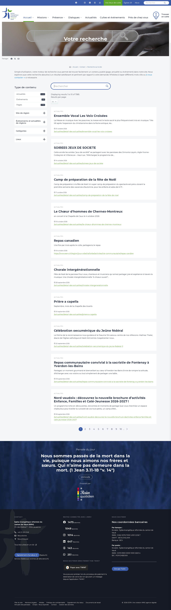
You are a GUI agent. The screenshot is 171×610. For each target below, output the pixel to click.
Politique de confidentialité (55, 602)
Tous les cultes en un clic (24, 545)
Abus (137, 3)
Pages (30, 105)
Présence (57, 17)
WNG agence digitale (149, 602)
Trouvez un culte (165, 15)
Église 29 (128, 3)
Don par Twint (120, 569)
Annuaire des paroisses (22, 605)
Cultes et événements (112, 17)
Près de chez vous (138, 17)
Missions (42, 17)
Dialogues (74, 17)
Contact (54, 605)
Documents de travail (93, 602)
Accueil (27, 17)
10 (121, 429)
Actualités (91, 17)
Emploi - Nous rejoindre (41, 605)
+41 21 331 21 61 (23, 532)
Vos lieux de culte (113, 3)
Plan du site (18, 602)
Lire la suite (85, 477)
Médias (41, 602)
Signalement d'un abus (26, 555)
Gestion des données (66, 605)
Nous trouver (23, 539)
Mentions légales (31, 602)
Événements (30, 99)
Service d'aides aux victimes (25, 559)
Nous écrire (22, 536)
